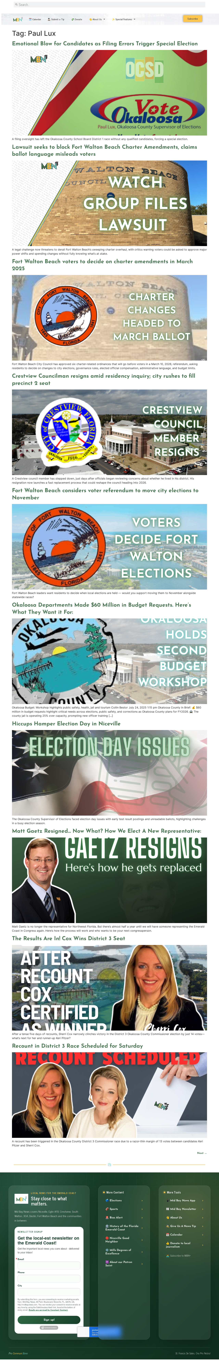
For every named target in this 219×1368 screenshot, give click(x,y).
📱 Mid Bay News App (180, 1200)
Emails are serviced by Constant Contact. (48, 1310)
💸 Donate (76, 19)
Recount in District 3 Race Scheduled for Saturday (77, 1046)
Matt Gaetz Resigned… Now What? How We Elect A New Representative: (106, 831)
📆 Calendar (174, 1234)
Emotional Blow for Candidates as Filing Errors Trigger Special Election (105, 44)
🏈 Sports (111, 1209)
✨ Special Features (122, 19)
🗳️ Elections (113, 1200)
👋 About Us (95, 19)
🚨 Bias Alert (114, 1217)
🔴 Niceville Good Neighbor (117, 1240)
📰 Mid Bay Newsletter (181, 1209)
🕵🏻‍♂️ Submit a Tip (56, 19)
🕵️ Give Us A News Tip (181, 1226)
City (20, 1286)
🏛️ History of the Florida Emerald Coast (121, 1228)
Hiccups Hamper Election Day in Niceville (66, 724)
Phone (21, 1272)
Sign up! (49, 1320)
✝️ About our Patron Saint (118, 1264)
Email (21, 1259)
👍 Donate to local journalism (178, 1245)
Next (202, 1153)
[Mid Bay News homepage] (21, 1199)
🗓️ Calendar (35, 19)
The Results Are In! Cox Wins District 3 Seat (68, 939)
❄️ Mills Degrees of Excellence (118, 1252)
